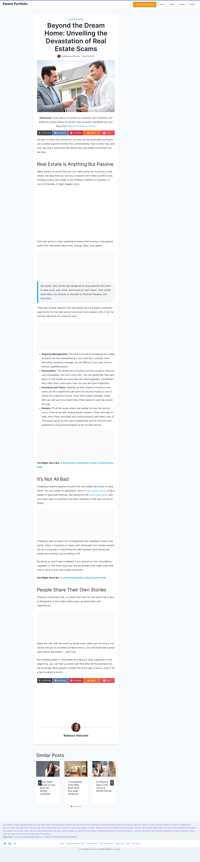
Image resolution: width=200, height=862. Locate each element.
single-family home (94, 490)
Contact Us (136, 843)
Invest (172, 4)
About (162, 4)
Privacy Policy (92, 843)
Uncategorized (75, 19)
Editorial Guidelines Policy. (81, 126)
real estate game (98, 494)
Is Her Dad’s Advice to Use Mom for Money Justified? (47, 788)
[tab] (71, 806)
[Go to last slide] (40, 783)
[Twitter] (15, 843)
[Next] (112, 783)
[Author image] (59, 56)
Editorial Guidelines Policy (75, 843)
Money (182, 4)
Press (128, 843)
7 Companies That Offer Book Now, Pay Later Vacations (75, 788)
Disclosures (119, 843)
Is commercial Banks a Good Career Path (83, 577)
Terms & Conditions (106, 843)
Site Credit (117, 849)
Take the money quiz (145, 4)
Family (192, 4)
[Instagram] (10, 843)
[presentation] (48, 769)
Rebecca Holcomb (72, 56)
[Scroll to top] (194, 852)
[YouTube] (5, 843)
